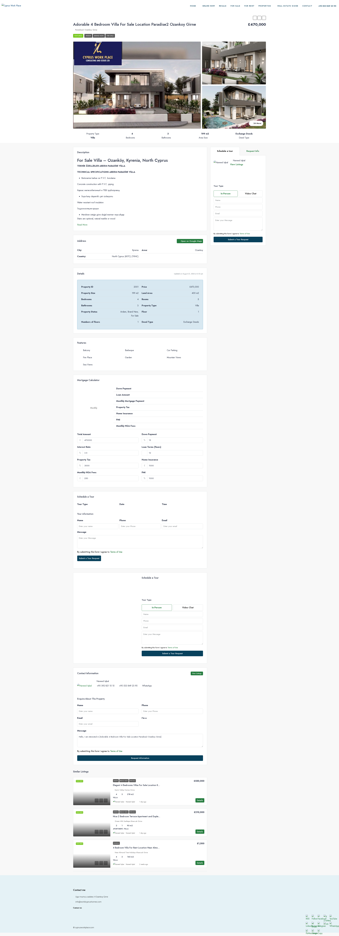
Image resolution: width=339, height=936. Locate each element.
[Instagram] (226, 927)
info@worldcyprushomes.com (88, 902)
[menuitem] (325, 6)
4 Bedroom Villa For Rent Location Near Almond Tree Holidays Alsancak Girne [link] (151, 847)
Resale (223, 6)
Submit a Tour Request (89, 558)
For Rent (249, 6)
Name (80, 520)
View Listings (236, 164)
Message (81, 532)
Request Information (140, 758)
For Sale (235, 6)
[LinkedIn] (231, 927)
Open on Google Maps (191, 241)
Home (193, 6)
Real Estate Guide (288, 6)
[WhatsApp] (254, 927)
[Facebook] (217, 927)
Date (121, 504)
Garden (128, 357)
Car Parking (172, 350)
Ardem (88, 36)
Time (164, 504)
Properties (264, 6)
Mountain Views (174, 357)
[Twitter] (222, 927)
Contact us (77, 908)
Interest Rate (84, 447)
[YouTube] (240, 927)
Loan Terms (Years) (151, 447)
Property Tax (83, 459)
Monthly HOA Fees (86, 472)
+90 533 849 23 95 (128, 685)
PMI (144, 472)
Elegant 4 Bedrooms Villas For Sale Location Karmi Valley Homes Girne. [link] (147, 785)
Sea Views (88, 364)
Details (200, 800)
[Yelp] (249, 927)
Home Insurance (150, 459)
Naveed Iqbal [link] (130, 802)
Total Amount (84, 434)
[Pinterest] (245, 927)
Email (164, 520)
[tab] (225, 151)
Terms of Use (116, 551)
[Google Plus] (236, 927)
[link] (91, 791)
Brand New (209, 6)
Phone (122, 520)
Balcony (86, 350)
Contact (307, 6)
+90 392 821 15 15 (105, 685)
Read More (82, 224)
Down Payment (149, 434)
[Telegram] (263, 927)
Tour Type (82, 504)
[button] (255, 18)
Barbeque (129, 350)
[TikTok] (259, 927)
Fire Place (87, 357)
